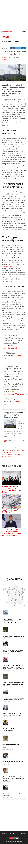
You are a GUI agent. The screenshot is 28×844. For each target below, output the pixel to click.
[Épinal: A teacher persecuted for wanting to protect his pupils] (5, 710)
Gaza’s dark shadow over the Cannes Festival (12, 729)
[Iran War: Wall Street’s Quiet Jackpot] (11, 508)
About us (4, 833)
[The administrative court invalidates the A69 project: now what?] (5, 741)
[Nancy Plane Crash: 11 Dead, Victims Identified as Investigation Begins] (5, 616)
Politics (17, 450)
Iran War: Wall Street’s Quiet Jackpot (10, 511)
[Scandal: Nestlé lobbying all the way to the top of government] (5, 758)
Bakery (6, 454)
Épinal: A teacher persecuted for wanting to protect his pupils (13, 714)
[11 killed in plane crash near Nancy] (5, 633)
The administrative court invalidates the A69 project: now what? (13, 745)
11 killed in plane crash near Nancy (14, 636)
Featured (17, 454)
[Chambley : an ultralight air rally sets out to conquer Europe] (5, 647)
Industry (11, 450)
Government (5, 450)
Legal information (21, 833)
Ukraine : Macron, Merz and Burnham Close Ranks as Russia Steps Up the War (11, 489)
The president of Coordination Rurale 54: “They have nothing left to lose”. (14, 778)
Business (6, 448)
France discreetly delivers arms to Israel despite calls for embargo (14, 698)
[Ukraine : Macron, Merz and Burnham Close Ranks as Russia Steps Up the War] (11, 484)
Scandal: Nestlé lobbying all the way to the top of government (13, 762)
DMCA (11, 838)
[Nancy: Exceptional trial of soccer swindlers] (5, 791)
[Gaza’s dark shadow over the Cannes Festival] (5, 726)
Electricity (11, 454)
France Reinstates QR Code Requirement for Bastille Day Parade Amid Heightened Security (11, 533)
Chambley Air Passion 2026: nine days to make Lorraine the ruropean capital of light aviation (13, 667)
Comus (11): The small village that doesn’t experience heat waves (13, 683)
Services (22, 450)
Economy (9, 42)
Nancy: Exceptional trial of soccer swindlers (13, 794)
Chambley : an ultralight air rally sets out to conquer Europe (13, 650)
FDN (3, 42)
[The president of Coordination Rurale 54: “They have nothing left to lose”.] (5, 774)
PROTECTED (16, 838)
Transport (9, 452)
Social (3, 452)
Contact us (12, 833)
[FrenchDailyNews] (7, 32)
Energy (16, 42)
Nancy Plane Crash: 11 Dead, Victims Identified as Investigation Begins (12, 620)
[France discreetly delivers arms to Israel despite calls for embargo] (5, 695)
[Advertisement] (14, 15)
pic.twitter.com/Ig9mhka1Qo (14, 348)
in (23, 48)
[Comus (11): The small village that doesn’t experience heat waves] (5, 679)
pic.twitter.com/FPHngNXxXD (14, 394)
